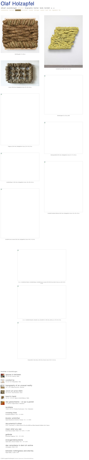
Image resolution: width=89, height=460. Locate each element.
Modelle (31, 10)
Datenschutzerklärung (28, 458)
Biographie (29, 8)
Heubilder (18, 10)
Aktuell (3, 8)
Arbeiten (21, 8)
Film (60, 10)
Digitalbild (55, 10)
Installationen (4, 10)
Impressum (21, 458)
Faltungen (36, 10)
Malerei (42, 10)
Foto (50, 10)
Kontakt (47, 8)
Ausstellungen (12, 8)
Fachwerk (11, 10)
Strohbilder (25, 10)
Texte (41, 8)
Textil (46, 10)
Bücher (36, 8)
